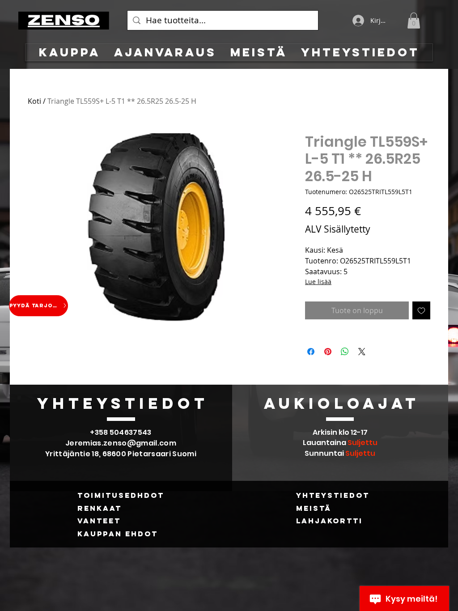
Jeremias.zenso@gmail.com (120, 443)
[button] (413, 21)
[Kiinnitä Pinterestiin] (327, 351)
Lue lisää (318, 281)
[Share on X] (361, 351)
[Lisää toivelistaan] (421, 310)
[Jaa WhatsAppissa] (344, 351)
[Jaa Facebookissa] (310, 351)
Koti (34, 101)
